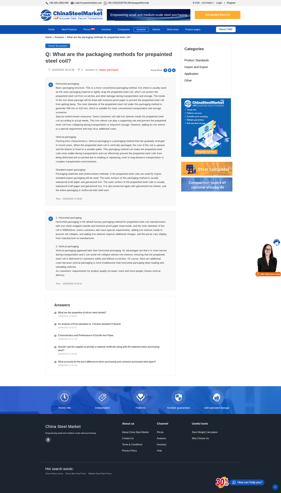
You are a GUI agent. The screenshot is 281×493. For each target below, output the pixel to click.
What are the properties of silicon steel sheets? (82, 312)
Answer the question (57, 46)
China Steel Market (72, 15)
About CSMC (226, 29)
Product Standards (196, 60)
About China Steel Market (135, 432)
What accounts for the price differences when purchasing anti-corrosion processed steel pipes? (107, 361)
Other (188, 80)
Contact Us (128, 438)
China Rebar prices (54, 473)
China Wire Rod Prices (75, 473)
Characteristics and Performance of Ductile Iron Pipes (85, 335)
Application (191, 73)
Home (51, 29)
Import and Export (196, 67)
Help (159, 450)
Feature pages (192, 29)
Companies (124, 29)
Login (219, 3)
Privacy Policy (129, 450)
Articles (156, 29)
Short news (173, 29)
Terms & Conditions (132, 444)
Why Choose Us (200, 438)
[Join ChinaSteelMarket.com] (206, 127)
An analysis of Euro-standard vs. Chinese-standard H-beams (89, 324)
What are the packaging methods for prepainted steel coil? (99, 37)
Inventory (106, 29)
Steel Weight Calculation (205, 432)
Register (231, 3)
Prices (88, 29)
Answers (141, 29)
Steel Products (69, 29)
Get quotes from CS (217, 14)
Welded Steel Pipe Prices (100, 473)
